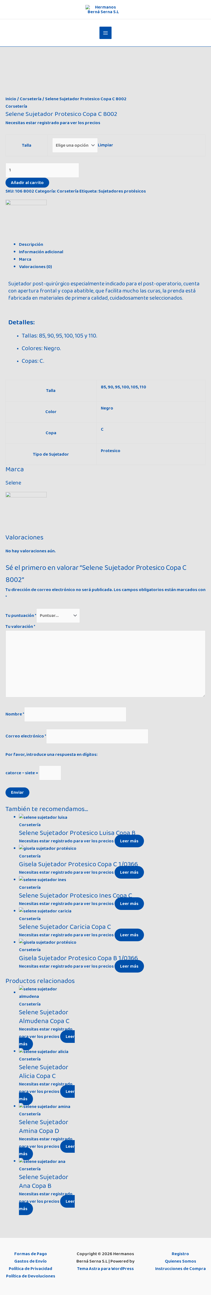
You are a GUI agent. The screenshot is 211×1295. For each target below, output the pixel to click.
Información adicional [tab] (41, 251)
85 (103, 387)
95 (117, 387)
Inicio (10, 98)
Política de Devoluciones (30, 1276)
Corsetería (30, 98)
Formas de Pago (30, 1253)
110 (143, 387)
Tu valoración (20, 626)
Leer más (129, 841)
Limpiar (105, 145)
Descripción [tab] (31, 244)
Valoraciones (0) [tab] (35, 266)
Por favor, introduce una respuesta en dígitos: (51, 754)
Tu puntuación (20, 615)
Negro (107, 408)
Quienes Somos (180, 1261)
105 (134, 387)
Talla (26, 145)
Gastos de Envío (30, 1261)
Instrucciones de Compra (180, 1268)
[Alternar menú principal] (105, 33)
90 (110, 387)
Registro (180, 1253)
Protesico (110, 450)
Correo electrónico (25, 736)
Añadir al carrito (27, 182)
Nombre (14, 714)
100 (125, 387)
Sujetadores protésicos (122, 191)
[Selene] (26, 220)
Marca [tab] (25, 259)
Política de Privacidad (30, 1268)
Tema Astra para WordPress (105, 1268)
